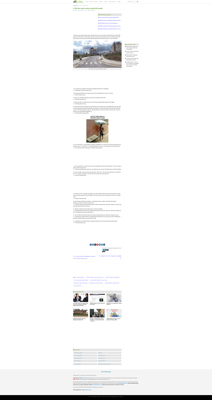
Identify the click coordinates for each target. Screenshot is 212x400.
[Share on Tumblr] (104, 245)
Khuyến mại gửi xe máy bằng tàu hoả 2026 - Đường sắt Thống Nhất (110, 21)
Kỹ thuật (100, 1)
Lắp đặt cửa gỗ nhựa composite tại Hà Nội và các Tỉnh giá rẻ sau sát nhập (110, 29)
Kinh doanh (85, 5)
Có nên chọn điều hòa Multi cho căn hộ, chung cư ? (132, 52)
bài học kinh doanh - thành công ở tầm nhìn (95, 277)
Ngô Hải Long (85, 377)
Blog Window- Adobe (78, 352)
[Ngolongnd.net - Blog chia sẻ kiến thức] (78, 1)
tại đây (89, 389)
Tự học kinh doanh (77, 285)
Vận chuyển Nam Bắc (78, 355)
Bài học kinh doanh (80, 277)
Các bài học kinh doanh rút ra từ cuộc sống (98, 280)
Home (87, 1)
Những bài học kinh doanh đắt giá (80, 283)
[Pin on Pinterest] (97, 245)
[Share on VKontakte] (100, 245)
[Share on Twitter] (93, 245)
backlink (86, 389)
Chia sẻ (105, 1)
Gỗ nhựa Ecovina (77, 360)
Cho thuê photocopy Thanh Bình (104, 364)
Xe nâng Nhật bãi (77, 364)
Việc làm (95, 1)
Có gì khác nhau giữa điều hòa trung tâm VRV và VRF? (132, 59)
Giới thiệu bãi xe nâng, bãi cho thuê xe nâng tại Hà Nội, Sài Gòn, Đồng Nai (132, 48)
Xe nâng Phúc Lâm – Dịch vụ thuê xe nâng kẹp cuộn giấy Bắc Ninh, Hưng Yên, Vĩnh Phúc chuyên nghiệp (132, 64)
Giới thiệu (91, 1)
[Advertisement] (85, 23)
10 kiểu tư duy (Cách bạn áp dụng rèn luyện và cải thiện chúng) (110, 26)
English (119, 1)
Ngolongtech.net (101, 355)
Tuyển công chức (112, 1)
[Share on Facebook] (91, 245)
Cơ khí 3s (100, 352)
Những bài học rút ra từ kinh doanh (96, 283)
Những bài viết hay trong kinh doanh (112, 283)
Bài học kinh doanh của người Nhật (112, 277)
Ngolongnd (85, 10)
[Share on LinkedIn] (102, 245)
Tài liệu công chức (101, 358)
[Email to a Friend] (95, 245)
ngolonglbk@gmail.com (97, 384)
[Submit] (138, 2)
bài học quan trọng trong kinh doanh (81, 280)
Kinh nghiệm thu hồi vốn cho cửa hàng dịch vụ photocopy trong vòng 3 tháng (108, 23)
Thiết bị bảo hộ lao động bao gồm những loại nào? (131, 56)
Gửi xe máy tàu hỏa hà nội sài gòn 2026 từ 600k (108, 17)
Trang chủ (75, 5)
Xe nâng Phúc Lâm (102, 360)
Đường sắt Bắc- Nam (78, 358)
